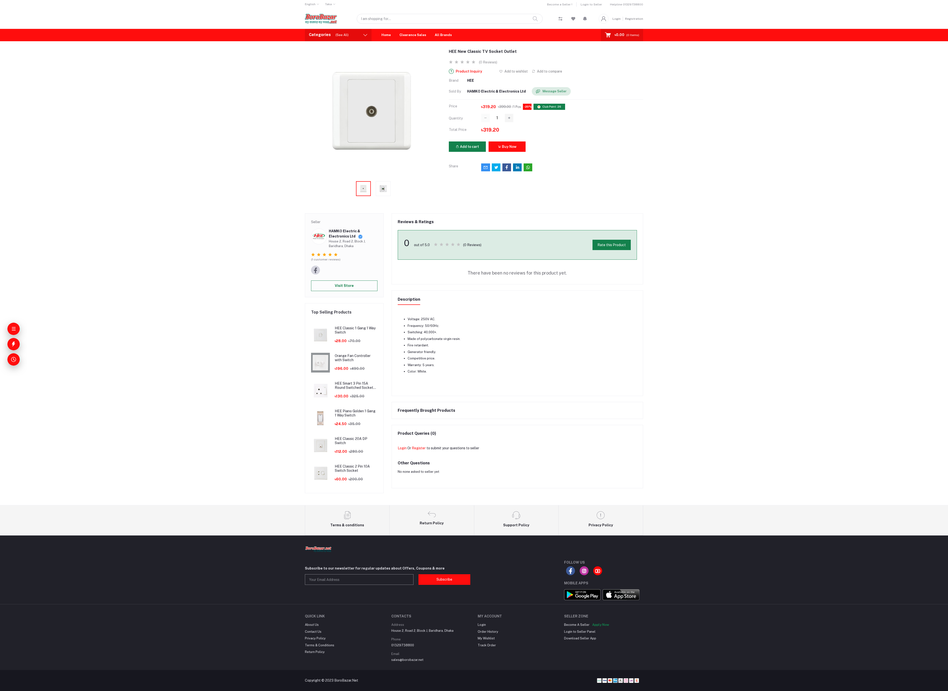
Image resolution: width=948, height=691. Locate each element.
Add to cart (469, 147)
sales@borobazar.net (407, 660)
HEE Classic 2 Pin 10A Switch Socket (352, 468)
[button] (585, 19)
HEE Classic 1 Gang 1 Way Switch (355, 330)
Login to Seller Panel (579, 631)
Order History (488, 631)
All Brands (443, 35)
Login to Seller (591, 4)
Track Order (487, 645)
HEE (470, 80)
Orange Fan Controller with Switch (353, 358)
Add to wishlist (516, 71)
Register (419, 448)
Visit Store (344, 286)
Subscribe (444, 579)
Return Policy (315, 652)
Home (386, 35)
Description (409, 299)
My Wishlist (486, 638)
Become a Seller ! (559, 4)
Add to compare (549, 71)
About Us (312, 625)
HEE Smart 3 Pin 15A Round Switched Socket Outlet (354, 385)
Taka (328, 4)
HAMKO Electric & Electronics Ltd (496, 91)
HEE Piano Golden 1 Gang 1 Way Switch (355, 413)
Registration (634, 18)
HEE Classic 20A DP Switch (351, 441)
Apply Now (600, 625)
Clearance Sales (412, 35)
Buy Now (508, 147)
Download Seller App (580, 638)
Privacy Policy (315, 638)
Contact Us (313, 631)
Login (616, 18)
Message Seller (554, 91)
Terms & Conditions (319, 645)
